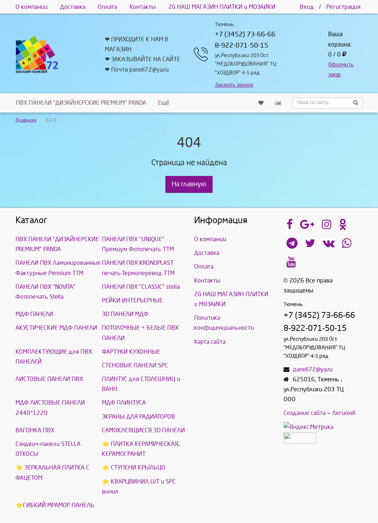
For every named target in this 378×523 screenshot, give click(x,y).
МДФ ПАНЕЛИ (34, 314)
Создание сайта (305, 413)
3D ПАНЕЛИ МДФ (125, 314)
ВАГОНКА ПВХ (35, 430)
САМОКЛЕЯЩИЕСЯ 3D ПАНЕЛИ (143, 430)
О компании (32, 7)
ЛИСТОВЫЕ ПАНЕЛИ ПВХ (49, 379)
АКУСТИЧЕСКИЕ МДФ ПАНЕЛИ (56, 328)
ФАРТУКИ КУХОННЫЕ (131, 352)
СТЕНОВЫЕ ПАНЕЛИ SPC (135, 365)
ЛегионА (343, 413)
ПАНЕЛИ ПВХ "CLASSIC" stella (141, 287)
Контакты (143, 7)
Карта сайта (210, 342)
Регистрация (343, 7)
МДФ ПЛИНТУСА (124, 402)
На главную (189, 184)
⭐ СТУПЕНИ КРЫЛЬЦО (133, 467)
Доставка (72, 7)
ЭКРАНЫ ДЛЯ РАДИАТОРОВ (138, 416)
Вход (307, 7)
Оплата (107, 7)
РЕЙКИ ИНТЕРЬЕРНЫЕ (132, 300)
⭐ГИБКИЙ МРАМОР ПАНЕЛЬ (55, 505)
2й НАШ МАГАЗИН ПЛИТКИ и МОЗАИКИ (221, 7)
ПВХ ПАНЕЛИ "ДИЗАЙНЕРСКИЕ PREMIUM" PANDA (81, 103)
